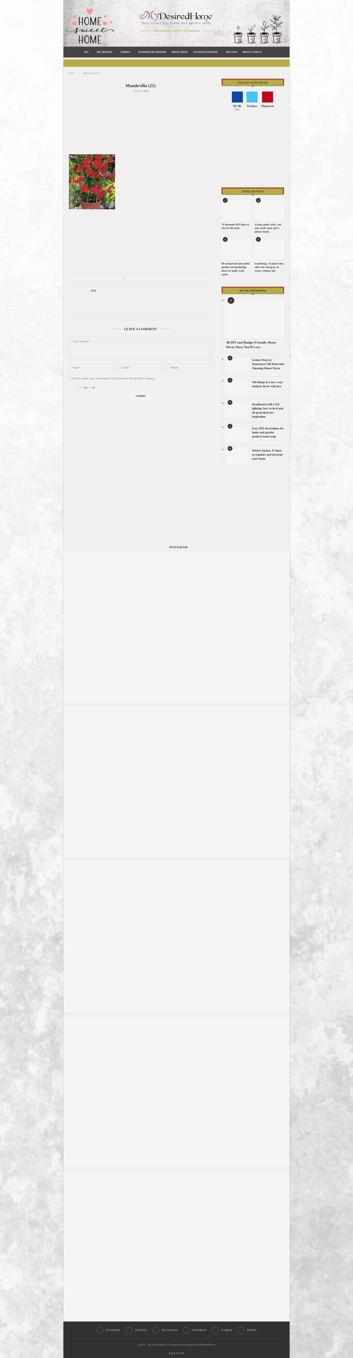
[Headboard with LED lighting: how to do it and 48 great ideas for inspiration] (237, 409)
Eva (146, 91)
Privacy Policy (252, 52)
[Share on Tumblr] (141, 277)
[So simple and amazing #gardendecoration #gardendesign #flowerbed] (176, 1172)
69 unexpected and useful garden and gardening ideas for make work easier (236, 269)
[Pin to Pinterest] (138, 277)
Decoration (104, 52)
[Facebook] (164, 38)
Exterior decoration (152, 52)
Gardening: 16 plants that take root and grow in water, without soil (269, 267)
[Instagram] (174, 38)
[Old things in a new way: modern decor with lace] (237, 387)
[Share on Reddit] (145, 277)
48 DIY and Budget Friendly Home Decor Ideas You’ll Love (251, 345)
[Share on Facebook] (131, 277)
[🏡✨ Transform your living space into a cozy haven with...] (176, 1018)
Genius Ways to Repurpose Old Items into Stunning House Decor (268, 364)
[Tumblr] (184, 38)
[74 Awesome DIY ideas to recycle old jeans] (236, 210)
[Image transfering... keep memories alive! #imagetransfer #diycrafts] (176, 553)
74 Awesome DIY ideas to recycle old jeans (235, 226)
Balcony (231, 52)
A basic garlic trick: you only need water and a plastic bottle (268, 228)
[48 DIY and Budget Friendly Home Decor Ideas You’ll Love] (255, 319)
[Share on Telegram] (148, 277)
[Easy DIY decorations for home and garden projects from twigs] (237, 433)
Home (72, 73)
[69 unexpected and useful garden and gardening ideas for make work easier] (236, 249)
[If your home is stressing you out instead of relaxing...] (176, 708)
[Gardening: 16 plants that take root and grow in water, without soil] (269, 249)
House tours (180, 52)
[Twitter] (169, 38)
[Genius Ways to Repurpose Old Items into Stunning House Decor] (237, 365)
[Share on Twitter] (134, 277)
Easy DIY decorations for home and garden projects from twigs (268, 432)
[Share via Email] (155, 277)
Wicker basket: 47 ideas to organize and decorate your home (267, 454)
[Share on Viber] (152, 277)
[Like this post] (127, 277)
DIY (86, 52)
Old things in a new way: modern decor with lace (267, 384)
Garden (125, 52)
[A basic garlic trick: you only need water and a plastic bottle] (269, 210)
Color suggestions (205, 52)
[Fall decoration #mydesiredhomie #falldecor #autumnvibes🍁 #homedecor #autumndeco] (176, 863)
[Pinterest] (179, 38)
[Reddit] (189, 38)
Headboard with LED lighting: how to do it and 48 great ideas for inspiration (267, 410)
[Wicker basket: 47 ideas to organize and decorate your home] (237, 456)
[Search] (267, 52)
